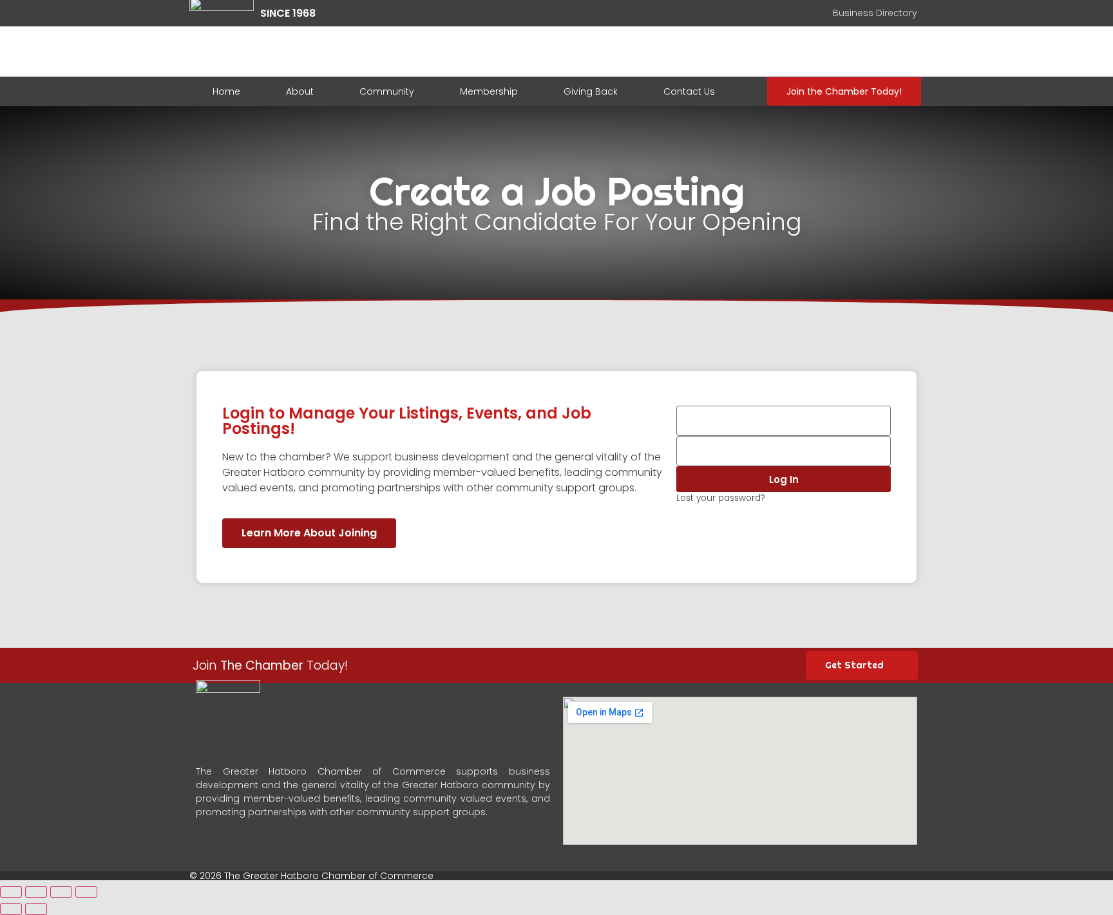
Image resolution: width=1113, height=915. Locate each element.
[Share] (36, 892)
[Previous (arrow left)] (11, 909)
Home (226, 91)
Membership (489, 91)
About (300, 91)
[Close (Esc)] (11, 892)
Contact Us (689, 91)
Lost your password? (720, 498)
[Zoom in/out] (86, 892)
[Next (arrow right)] (36, 909)
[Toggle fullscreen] (61, 892)
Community (386, 91)
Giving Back (591, 91)
